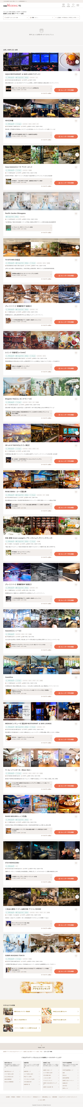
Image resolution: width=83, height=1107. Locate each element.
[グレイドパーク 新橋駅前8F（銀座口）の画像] (41, 572)
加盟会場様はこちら (46, 1097)
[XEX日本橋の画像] (41, 108)
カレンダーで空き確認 (67, 90)
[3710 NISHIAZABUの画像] (41, 850)
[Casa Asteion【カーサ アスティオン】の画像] (41, 155)
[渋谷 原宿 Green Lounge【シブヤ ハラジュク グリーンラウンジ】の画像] (41, 526)
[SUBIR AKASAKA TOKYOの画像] (41, 943)
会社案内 (8, 1097)
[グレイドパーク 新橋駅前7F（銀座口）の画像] (41, 294)
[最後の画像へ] (77, 62)
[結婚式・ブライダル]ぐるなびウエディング (12, 1051)
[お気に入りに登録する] (76, 74)
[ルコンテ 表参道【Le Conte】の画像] (41, 340)
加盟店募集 (54, 1097)
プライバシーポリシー (27, 1097)
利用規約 (13, 1097)
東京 (41, 1051)
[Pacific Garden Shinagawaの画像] (41, 201)
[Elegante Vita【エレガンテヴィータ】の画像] (41, 386)
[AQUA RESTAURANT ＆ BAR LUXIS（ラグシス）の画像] (41, 62)
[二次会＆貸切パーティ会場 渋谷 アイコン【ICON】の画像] (41, 897)
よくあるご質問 (41, 1100)
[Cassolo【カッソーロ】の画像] (41, 618)
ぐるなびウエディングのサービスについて (67, 1097)
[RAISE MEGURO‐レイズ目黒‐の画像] (41, 804)
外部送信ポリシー (37, 1097)
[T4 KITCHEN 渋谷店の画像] (41, 247)
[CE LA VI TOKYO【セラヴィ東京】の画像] (41, 433)
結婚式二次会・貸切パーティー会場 (31, 1051)
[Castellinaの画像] (41, 665)
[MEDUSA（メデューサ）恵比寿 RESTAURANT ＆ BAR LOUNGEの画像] (41, 711)
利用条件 (18, 1097)
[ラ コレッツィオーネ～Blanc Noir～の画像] (41, 758)
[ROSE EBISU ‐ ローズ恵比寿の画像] (41, 479)
